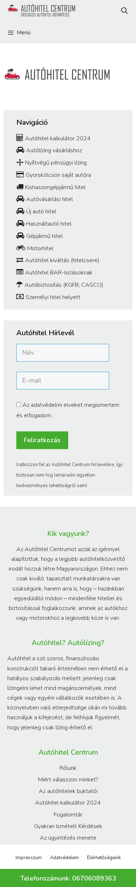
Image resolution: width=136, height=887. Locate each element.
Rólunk (68, 768)
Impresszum (29, 857)
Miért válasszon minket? (68, 780)
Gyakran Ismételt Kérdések (68, 826)
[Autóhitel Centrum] (40, 10)
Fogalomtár (68, 815)
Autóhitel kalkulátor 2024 (68, 803)
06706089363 (94, 878)
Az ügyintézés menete (68, 838)
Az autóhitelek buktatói (68, 791)
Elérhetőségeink (104, 857)
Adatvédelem (64, 857)
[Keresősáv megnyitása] (124, 11)
